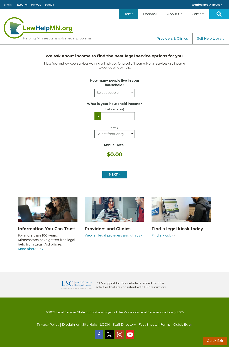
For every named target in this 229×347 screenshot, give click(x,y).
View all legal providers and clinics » (114, 235)
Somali (49, 4)
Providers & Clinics (172, 38)
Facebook (99, 334)
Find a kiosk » (162, 235)
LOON (105, 325)
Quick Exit (181, 325)
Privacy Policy (48, 325)
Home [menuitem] (128, 14)
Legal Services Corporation (77, 285)
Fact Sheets (148, 325)
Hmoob (36, 4)
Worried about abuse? (206, 4)
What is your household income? (114, 104)
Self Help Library (211, 38)
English (8, 4)
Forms (165, 325)
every (114, 127)
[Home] (38, 28)
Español (22, 4)
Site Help (89, 325)
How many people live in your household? (114, 83)
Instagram (119, 334)
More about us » (31, 249)
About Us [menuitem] (174, 14)
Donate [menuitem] (149, 14)
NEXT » (114, 174)
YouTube (130, 334)
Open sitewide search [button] (219, 14)
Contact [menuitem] (198, 14)
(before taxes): (114, 109)
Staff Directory (124, 325)
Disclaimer (70, 325)
